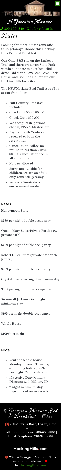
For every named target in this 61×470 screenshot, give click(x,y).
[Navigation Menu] (57, 3)
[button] (30, 449)
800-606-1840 (13, 28)
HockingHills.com (32, 465)
